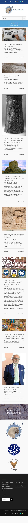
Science (19, 161)
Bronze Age (17, 82)
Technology (13, 163)
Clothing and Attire (11, 292)
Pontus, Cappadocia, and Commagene (14, 258)
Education (12, 49)
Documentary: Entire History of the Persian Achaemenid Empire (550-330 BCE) (14, 178)
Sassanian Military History (15, 245)
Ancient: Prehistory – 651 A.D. (13, 81)
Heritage (5, 50)
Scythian (14, 260)
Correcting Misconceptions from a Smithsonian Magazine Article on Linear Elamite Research (14, 140)
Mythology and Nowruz (9, 160)
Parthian (21, 160)
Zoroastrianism (19, 164)
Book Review (14, 392)
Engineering (19, 186)
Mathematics (21, 188)
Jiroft (15, 187)
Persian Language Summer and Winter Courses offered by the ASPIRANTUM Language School (14, 336)
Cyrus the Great (9, 186)
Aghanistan (12, 184)
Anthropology (6, 82)
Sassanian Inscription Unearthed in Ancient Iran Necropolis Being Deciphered (14, 236)
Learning (18, 187)
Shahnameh (8, 163)
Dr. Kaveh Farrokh (8, 48)
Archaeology (12, 82)
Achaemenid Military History (12, 183)
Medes (5, 301)
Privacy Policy (19, 486)
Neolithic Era (17, 160)
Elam (21, 82)
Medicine (5, 190)
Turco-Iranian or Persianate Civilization (11, 195)
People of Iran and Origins (13, 257)
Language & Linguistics (18, 50)
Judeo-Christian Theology (12, 299)
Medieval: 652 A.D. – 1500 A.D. (14, 190)
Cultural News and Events (15, 341)
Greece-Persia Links (13, 296)
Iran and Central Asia (14, 297)
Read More (6, 57)
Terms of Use (19, 482)
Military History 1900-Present (17, 301)
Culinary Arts (10, 293)
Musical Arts (10, 191)
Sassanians (16, 161)
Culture (8, 49)
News (5, 149)
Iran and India (10, 50)
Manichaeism (15, 188)
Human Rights (11, 187)
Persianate (15, 52)
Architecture (17, 184)
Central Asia (16, 291)
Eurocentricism (18, 49)
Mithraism (6, 191)
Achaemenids (6, 184)
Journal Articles (11, 148)
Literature (10, 52)
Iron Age (5, 83)
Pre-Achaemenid (9, 149)
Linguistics (6, 52)
